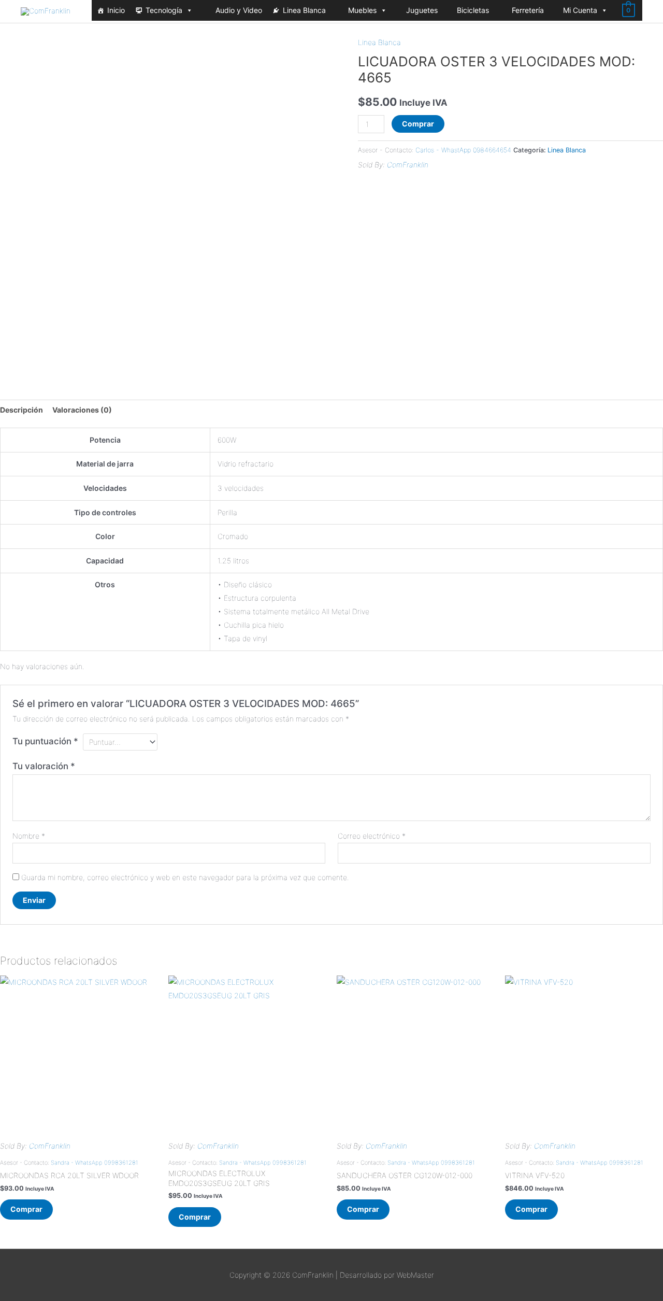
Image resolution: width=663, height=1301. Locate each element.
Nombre (28, 835)
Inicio (116, 10)
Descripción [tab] (21, 409)
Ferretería (528, 10)
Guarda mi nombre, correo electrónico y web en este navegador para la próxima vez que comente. (185, 877)
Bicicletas (473, 10)
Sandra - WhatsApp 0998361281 (94, 1162)
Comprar (418, 123)
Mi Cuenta (580, 10)
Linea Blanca (304, 10)
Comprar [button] (26, 1209)
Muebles (362, 10)
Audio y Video (238, 10)
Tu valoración (43, 766)
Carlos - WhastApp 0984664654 (463, 150)
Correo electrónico (372, 835)
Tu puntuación (45, 741)
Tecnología (164, 10)
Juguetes (422, 10)
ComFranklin (407, 164)
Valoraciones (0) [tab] (82, 409)
